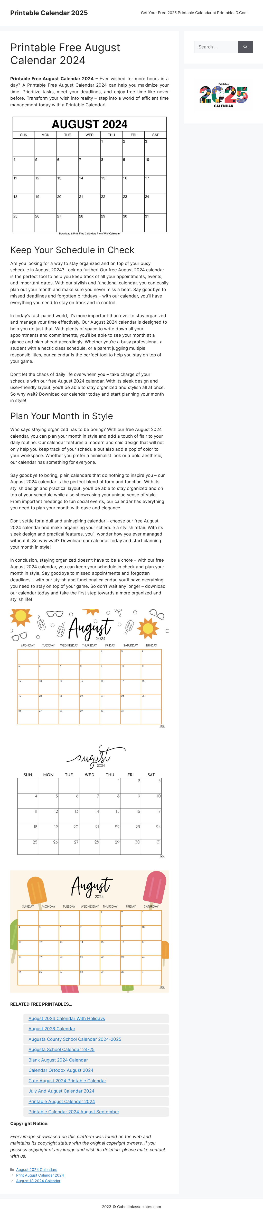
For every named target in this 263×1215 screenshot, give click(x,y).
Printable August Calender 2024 (62, 1101)
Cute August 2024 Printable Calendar (67, 1080)
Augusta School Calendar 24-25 (62, 1049)
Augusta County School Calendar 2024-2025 (75, 1039)
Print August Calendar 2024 (40, 1175)
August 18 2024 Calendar (38, 1181)
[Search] (245, 47)
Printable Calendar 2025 (49, 13)
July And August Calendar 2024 (62, 1091)
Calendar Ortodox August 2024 (61, 1070)
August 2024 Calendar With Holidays (67, 1018)
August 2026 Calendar (52, 1028)
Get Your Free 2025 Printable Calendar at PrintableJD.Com (194, 12)
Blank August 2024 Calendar (58, 1060)
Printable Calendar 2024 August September (74, 1111)
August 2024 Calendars (36, 1169)
